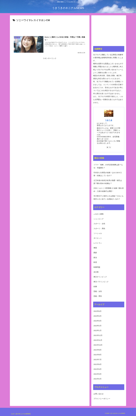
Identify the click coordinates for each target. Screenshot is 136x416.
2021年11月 (98, 340)
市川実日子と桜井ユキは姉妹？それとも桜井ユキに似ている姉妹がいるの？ (109, 197)
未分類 (96, 272)
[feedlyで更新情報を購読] (107, 147)
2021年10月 (98, 345)
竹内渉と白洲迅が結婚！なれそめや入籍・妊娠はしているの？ (108, 174)
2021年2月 (97, 379)
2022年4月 (97, 316)
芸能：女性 (98, 291)
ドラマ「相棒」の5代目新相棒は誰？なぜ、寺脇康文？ (108, 166)
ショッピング (99, 219)
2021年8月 (97, 355)
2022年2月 (97, 326)
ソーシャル (98, 233)
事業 (95, 248)
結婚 (95, 286)
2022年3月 (97, 321)
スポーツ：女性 (99, 224)
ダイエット (98, 238)
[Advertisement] (50, 27)
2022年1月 (97, 330)
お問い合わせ (99, 394)
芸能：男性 (98, 296)
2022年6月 (97, 311)
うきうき (108, 120)
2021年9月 (97, 350)
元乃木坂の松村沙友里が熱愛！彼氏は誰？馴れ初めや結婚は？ (108, 181)
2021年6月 (97, 364)
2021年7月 (97, 359)
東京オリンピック (100, 277)
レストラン (98, 243)
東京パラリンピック (101, 282)
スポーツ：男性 (99, 228)
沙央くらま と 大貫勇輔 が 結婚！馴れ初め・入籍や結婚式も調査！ (109, 189)
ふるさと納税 (99, 214)
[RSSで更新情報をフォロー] (110, 147)
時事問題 (97, 267)
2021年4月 (97, 369)
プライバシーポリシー (102, 399)
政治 (95, 257)
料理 (95, 262)
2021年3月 (97, 374)
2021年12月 (98, 335)
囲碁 (95, 253)
